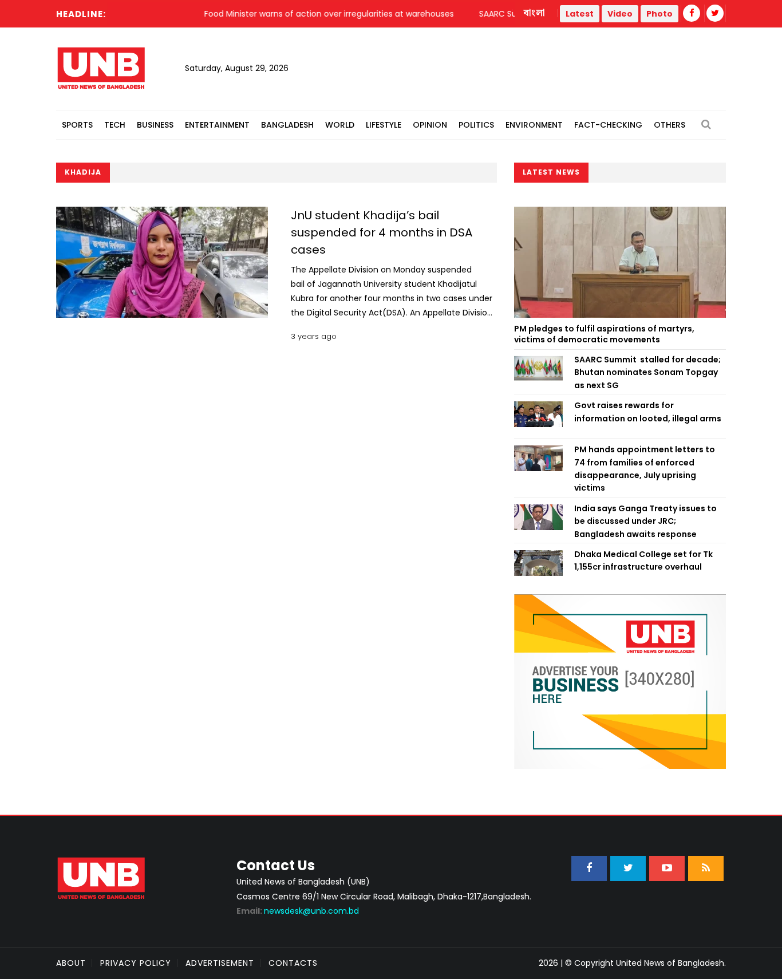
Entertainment (217, 125)
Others (669, 125)
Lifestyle (383, 125)
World (339, 125)
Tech (114, 125)
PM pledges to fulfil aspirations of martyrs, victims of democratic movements (604, 334)
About (71, 963)
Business (155, 125)
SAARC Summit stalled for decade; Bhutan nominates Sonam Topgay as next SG (647, 372)
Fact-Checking (608, 125)
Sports (77, 125)
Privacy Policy (135, 963)
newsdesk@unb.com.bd (297, 911)
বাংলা (535, 13)
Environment (534, 125)
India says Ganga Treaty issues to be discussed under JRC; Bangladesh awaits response (645, 521)
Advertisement (219, 963)
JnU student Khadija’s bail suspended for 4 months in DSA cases (381, 232)
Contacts (293, 963)
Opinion (430, 125)
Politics (476, 125)
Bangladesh (287, 125)
